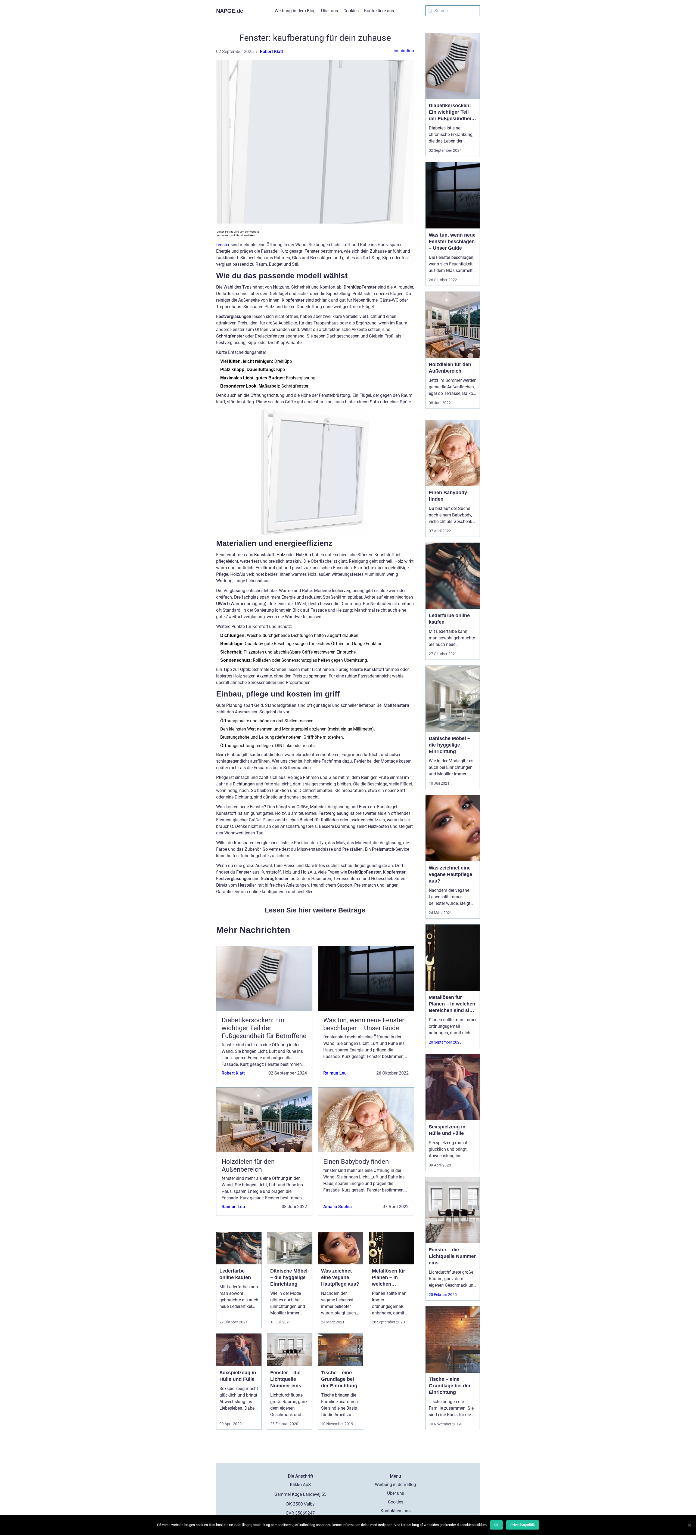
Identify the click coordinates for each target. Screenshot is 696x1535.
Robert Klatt (271, 51)
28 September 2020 (445, 1042)
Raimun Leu (335, 1073)
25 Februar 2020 (443, 1294)
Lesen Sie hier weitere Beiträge (315, 910)
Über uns (329, 10)
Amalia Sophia (337, 1206)
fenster (222, 244)
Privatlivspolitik (522, 1525)
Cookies (351, 10)
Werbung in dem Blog (295, 10)
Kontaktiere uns (379, 10)
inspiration (404, 50)
